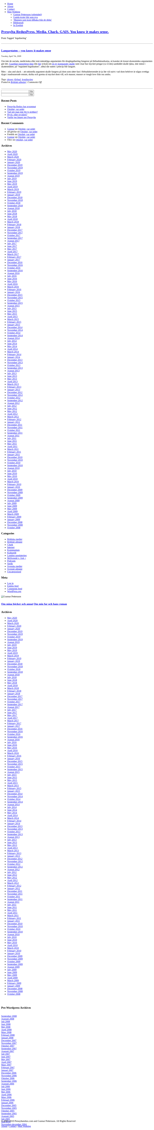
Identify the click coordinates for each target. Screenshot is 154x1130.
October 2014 (13, 333)
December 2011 (14, 425)
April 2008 (6, 1029)
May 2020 (12, 151)
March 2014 (13, 351)
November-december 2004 (14, 1124)
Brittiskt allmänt (18, 82)
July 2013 (12, 373)
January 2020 (13, 162)
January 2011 (13, 454)
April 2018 (12, 219)
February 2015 (14, 322)
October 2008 (13, 527)
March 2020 (13, 157)
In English (18, 25)
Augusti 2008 (7, 1019)
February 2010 (14, 484)
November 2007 (9, 1043)
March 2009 (13, 514)
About (10, 6)
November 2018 (15, 200)
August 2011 (13, 435)
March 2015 (13, 319)
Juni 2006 (6, 1089)
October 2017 (13, 235)
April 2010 (12, 479)
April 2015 (12, 316)
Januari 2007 (7, 1070)
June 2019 (12, 181)
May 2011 (12, 443)
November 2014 (15, 330)
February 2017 (14, 257)
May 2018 (12, 216)
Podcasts (11, 561)
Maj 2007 (5, 1059)
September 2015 (15, 303)
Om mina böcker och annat (17, 603)
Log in (10, 583)
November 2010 (15, 460)
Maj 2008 (5, 1027)
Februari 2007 (8, 1067)
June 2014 (12, 343)
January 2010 (13, 487)
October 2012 (13, 397)
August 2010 (13, 468)
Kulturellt (11, 552)
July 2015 (12, 308)
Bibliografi (18, 22)
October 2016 (13, 268)
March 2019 (13, 189)
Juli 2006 (5, 1086)
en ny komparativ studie (63, 64)
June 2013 (12, 376)
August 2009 (13, 500)
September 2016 (15, 270)
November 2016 (15, 265)
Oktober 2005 (7, 1111)
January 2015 (13, 324)
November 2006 (9, 1075)
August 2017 (13, 241)
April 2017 (12, 251)
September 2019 (15, 173)
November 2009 (15, 492)
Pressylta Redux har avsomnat (21, 106)
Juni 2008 (6, 1024)
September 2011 (15, 433)
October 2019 (13, 170)
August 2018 (13, 208)
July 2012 (12, 406)
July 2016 (12, 276)
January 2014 (13, 357)
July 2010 (12, 471)
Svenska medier (14, 566)
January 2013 (13, 389)
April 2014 (12, 349)
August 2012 (13, 403)
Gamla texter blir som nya (25, 17)
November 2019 (15, 167)
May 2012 (12, 411)
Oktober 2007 (7, 1046)
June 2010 (12, 473)
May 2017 (12, 249)
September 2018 (15, 205)
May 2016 (12, 281)
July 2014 (12, 341)
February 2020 (14, 159)
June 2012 (12, 408)
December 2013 (14, 360)
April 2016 (12, 284)
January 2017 (13, 259)
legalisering (27, 79)
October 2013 (13, 365)
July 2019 (12, 178)
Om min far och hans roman (50, 603)
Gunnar (10, 129)
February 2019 (14, 192)
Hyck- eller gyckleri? (17, 114)
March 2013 (13, 384)
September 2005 (9, 1113)
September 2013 (15, 368)
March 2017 (13, 254)
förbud (17, 79)
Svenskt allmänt (14, 569)
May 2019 (12, 184)
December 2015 (14, 295)
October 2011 (13, 430)
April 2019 (12, 186)
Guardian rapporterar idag (21, 64)
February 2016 (14, 289)
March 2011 (13, 449)
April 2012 (12, 414)
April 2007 (6, 1062)
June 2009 (12, 506)
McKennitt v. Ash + (16, 558)
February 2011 (14, 452)
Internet (10, 547)
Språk (10, 563)
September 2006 (9, 1081)
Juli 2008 (5, 1021)
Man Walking (13, 12)
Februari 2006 (8, 1100)
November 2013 (15, 362)
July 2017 (12, 243)
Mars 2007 (6, 1065)
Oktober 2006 (7, 1078)
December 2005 (8, 1105)
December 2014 (14, 327)
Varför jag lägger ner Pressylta (21, 117)
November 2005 (9, 1108)
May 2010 (12, 476)
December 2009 (14, 489)
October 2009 (13, 495)
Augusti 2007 (7, 1051)
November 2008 (15, 525)
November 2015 (15, 297)
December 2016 (14, 262)
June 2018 (12, 213)
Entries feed (12, 586)
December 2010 (14, 457)
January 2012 (13, 422)
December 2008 (14, 522)
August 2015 (13, 305)
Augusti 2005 (7, 1116)
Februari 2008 (8, 1035)
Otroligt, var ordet (15, 109)
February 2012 (14, 419)
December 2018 (14, 197)
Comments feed (14, 588)
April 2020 (12, 154)
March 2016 (13, 287)
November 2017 (15, 232)
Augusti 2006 (7, 1083)
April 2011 (12, 446)
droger (10, 79)
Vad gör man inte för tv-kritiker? (22, 112)
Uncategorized (14, 571)
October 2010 (13, 462)
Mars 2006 (6, 1097)
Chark (10, 544)
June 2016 (12, 278)
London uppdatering (17, 555)
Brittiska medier (14, 539)
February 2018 (14, 224)
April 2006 (6, 1094)
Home (10, 3)
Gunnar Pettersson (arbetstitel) (27, 14)
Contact (11, 9)
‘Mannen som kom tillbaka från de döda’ (32, 20)
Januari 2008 (7, 1037)
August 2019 (13, 176)
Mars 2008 (6, 1032)
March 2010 (13, 481)
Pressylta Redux (55, 32)
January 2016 (13, 292)
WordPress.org (14, 591)
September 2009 (15, 498)
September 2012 (15, 400)
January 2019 (13, 194)
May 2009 (12, 508)
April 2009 (12, 511)
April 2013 (12, 381)
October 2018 (13, 203)
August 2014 (13, 338)
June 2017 (12, 246)
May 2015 (12, 314)
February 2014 (14, 354)
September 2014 (15, 335)
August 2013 (13, 370)
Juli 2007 (5, 1054)
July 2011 (11, 438)
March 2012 (13, 416)
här (39, 64)
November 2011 (15, 427)
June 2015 (12, 311)
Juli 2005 (5, 1119)
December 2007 (8, 1040)
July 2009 (12, 503)
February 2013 (14, 387)
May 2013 (12, 379)
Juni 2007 (6, 1056)
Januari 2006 (7, 1102)
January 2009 (13, 519)
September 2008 (9, 1016)
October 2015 (13, 300)
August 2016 (13, 273)
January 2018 (13, 227)
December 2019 (14, 165)
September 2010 (15, 465)
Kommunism (13, 550)
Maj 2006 (5, 1092)
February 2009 (14, 517)
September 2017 (15, 238)
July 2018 (12, 211)
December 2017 (14, 230)
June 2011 (12, 441)
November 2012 (15, 395)
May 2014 (12, 346)
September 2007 (9, 1048)
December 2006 (8, 1073)
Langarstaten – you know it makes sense (26, 50)
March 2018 (13, 222)
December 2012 (14, 392)
